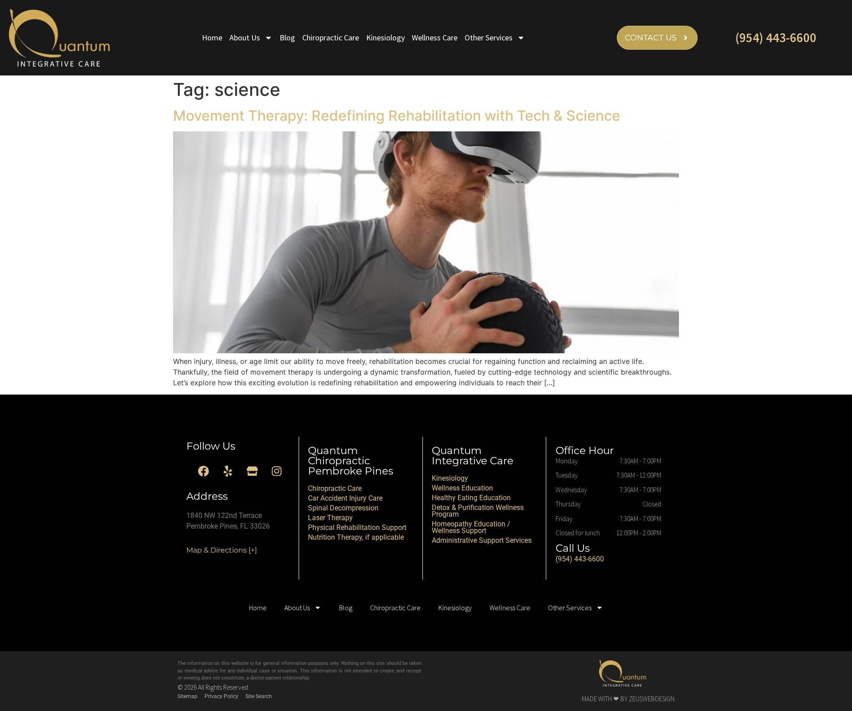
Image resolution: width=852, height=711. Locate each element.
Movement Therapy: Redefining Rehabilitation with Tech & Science (396, 115)
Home (212, 37)
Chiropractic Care (330, 37)
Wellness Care (435, 37)
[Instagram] (277, 471)
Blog (287, 37)
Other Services (489, 37)
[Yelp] (228, 471)
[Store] (252, 471)
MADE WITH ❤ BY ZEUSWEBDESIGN (628, 699)
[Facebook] (204, 471)
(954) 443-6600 (775, 37)
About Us (244, 37)
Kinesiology (385, 37)
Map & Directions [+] (221, 550)
